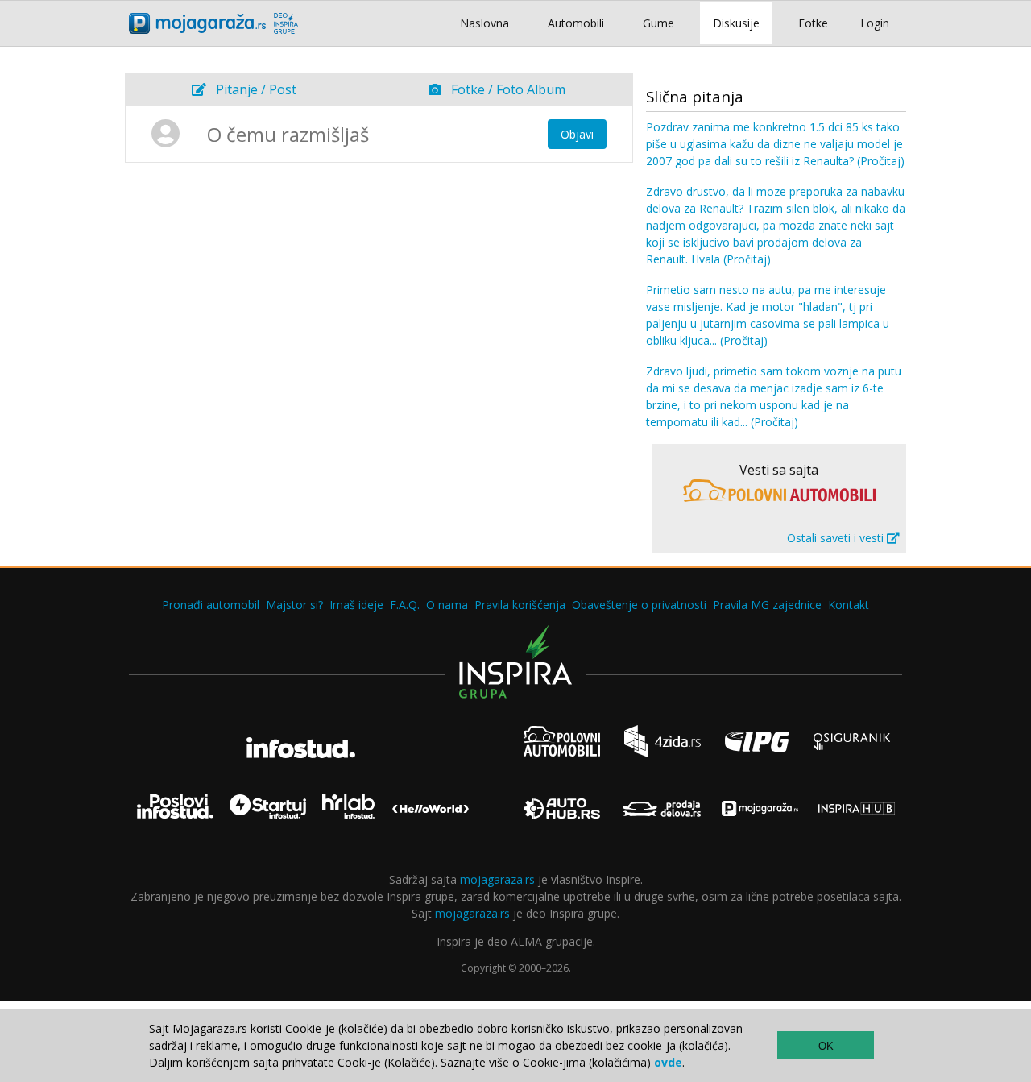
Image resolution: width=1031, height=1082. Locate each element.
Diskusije (736, 23)
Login (874, 23)
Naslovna (484, 23)
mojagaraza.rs (497, 879)
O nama (447, 604)
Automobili (576, 23)
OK (826, 1046)
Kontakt (848, 604)
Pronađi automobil (210, 604)
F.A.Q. (405, 604)
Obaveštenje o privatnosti (639, 604)
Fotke (813, 23)
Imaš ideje (356, 604)
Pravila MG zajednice (767, 604)
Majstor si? (294, 604)
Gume (658, 23)
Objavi (577, 134)
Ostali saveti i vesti (837, 537)
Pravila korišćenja (519, 604)
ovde (668, 1062)
